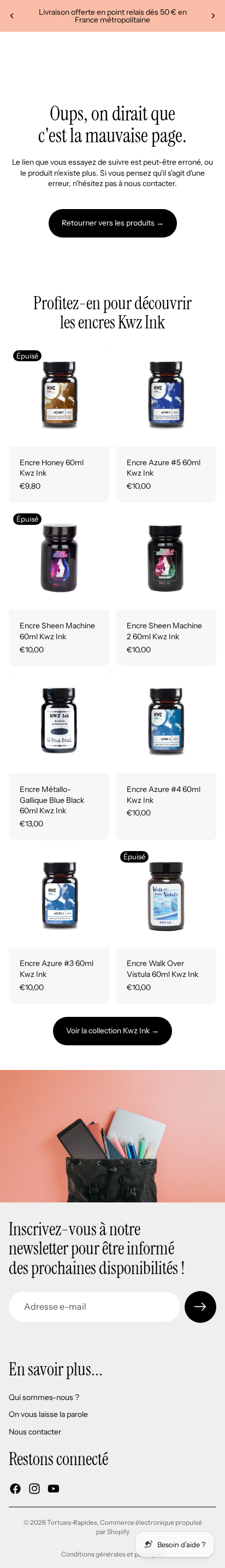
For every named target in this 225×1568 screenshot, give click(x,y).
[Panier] (212, 48)
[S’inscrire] (200, 1307)
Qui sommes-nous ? (44, 1397)
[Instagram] (34, 1488)
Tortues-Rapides (72, 1522)
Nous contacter (35, 1432)
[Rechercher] (36, 48)
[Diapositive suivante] (213, 16)
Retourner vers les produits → (113, 223)
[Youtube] (53, 1488)
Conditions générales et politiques (112, 1554)
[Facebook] (15, 1488)
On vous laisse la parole (48, 1414)
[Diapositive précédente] (12, 16)
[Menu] (12, 48)
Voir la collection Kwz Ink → (112, 1030)
